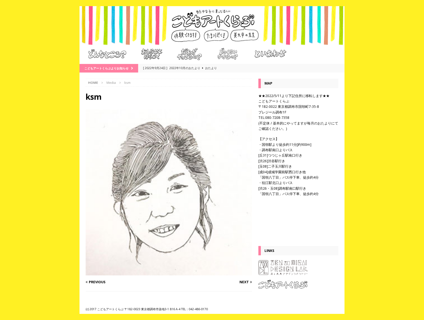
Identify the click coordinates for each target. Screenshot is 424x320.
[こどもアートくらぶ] (212, 42)
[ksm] (169, 272)
